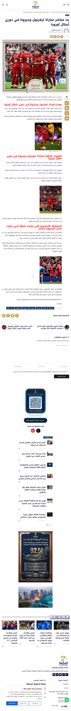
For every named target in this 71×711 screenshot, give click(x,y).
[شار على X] (38, 431)
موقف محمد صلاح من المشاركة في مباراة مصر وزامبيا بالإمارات (62, 636)
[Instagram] (66, 674)
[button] (67, 4)
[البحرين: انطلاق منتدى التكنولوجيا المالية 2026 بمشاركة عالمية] (50, 465)
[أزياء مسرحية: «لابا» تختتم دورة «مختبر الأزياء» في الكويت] (50, 454)
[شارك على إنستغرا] (33, 431)
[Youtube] (60, 674)
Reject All (23, 703)
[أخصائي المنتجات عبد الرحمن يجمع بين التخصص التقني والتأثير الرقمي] (50, 476)
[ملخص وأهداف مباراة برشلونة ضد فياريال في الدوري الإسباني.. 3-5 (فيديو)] (9, 625)
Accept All (12, 703)
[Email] (58, 36)
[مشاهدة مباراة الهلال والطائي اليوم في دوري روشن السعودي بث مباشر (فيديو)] (44, 625)
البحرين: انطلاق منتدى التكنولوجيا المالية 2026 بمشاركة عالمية (33, 466)
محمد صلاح (10, 308)
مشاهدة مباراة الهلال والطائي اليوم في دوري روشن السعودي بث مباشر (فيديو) (44, 637)
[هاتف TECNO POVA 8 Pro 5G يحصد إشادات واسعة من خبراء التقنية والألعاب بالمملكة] (50, 501)
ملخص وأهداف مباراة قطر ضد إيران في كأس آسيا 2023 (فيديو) (27, 636)
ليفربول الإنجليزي (16, 97)
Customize (35, 703)
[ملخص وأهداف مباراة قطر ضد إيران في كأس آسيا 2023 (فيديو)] (27, 625)
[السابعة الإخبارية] (35, 4)
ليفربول (18, 308)
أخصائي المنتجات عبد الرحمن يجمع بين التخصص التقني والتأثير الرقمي (32, 477)
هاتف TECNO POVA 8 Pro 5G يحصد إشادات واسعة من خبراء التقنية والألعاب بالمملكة (32, 503)
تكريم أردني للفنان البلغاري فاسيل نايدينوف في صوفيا (32, 443)
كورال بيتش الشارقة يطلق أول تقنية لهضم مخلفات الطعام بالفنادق (34, 490)
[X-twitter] (63, 674)
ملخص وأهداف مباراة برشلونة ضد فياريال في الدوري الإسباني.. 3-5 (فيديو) (10, 637)
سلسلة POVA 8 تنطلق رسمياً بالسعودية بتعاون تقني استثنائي (33, 515)
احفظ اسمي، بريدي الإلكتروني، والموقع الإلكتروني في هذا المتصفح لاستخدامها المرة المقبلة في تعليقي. (40, 372)
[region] (24, 696)
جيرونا (39, 308)
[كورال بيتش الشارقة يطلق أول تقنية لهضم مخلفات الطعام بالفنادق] (50, 487)
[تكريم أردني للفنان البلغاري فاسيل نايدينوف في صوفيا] (50, 442)
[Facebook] (54, 674)
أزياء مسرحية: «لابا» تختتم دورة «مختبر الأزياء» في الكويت (34, 454)
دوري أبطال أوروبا (21, 99)
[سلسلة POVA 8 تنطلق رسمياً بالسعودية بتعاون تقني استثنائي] (50, 514)
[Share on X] (61, 36)
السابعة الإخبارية (48, 308)
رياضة (67, 15)
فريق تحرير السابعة (55, 30)
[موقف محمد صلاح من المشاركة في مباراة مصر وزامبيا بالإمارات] (61, 625)
